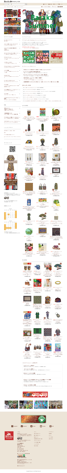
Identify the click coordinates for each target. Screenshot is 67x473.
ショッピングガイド (20, 6)
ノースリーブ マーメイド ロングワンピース (31, 91)
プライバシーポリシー (37, 440)
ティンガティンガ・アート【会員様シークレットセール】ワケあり (33, 79)
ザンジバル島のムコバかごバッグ (30, 95)
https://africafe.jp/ (20, 445)
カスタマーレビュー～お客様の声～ (30, 362)
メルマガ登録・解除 (45, 6)
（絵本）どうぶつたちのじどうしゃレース (31, 87)
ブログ (50, 6)
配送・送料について (37, 435)
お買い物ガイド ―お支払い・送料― (9, 130)
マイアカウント (51, 431)
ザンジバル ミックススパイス (29, 93)
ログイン (55, 4)
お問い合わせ (55, 6)
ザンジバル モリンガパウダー (29, 89)
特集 (15, 6)
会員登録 (51, 4)
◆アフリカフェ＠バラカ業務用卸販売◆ (23, 453)
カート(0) (61, 4)
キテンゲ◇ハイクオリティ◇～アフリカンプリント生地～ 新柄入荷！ (35, 74)
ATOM (37, 445)
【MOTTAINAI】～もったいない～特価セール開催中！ (32, 77)
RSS (34, 445)
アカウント (46, 4)
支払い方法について (37, 433)
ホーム (5, 6)
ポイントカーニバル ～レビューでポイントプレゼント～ (12, 137)
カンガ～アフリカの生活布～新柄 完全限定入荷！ (32, 71)
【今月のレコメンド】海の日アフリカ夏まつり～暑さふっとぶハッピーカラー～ (37, 69)
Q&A (4, 132)
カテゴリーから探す (10, 6)
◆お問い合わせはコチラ (21, 465)
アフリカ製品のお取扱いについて (9, 134)
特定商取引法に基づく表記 (38, 438)
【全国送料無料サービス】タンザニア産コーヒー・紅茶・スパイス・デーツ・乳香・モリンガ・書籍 (41, 81)
